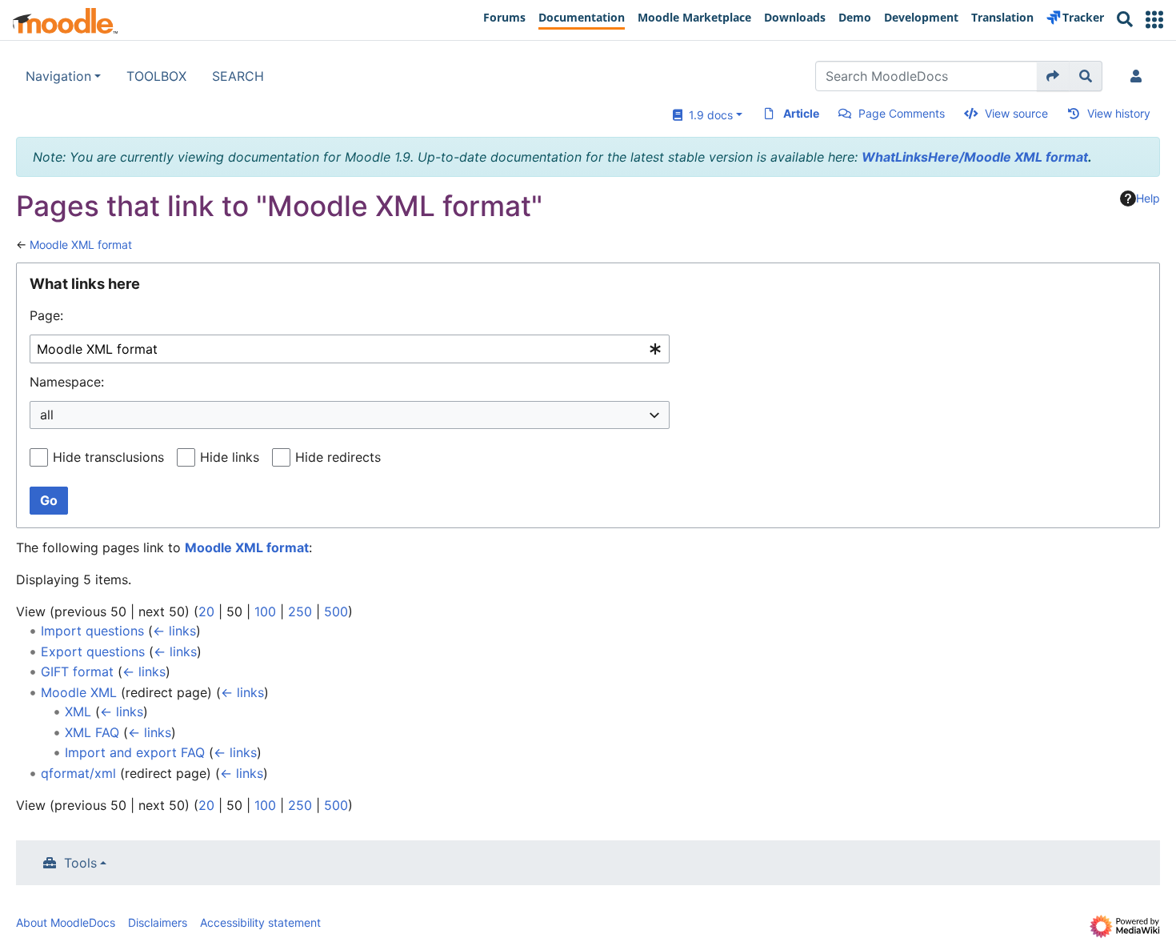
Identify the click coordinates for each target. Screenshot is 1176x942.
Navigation (58, 76)
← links (174, 631)
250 (300, 611)
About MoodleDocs (65, 922)
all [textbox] (47, 415)
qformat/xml (78, 773)
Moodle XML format (81, 244)
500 (336, 611)
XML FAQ (92, 732)
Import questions (92, 631)
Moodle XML (79, 692)
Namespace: (67, 382)
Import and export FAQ (135, 752)
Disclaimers (157, 922)
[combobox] (350, 349)
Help (1148, 198)
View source (1016, 113)
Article (801, 113)
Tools (80, 863)
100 (265, 611)
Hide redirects (338, 457)
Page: (46, 315)
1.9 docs (707, 115)
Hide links (229, 457)
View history (1118, 113)
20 (206, 611)
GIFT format (77, 671)
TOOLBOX (156, 76)
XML (78, 711)
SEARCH (238, 76)
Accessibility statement (260, 922)
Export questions (93, 651)
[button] (1154, 19)
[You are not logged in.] (1139, 76)
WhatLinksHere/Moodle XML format (975, 157)
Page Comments (901, 113)
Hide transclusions (108, 457)
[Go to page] (1053, 76)
